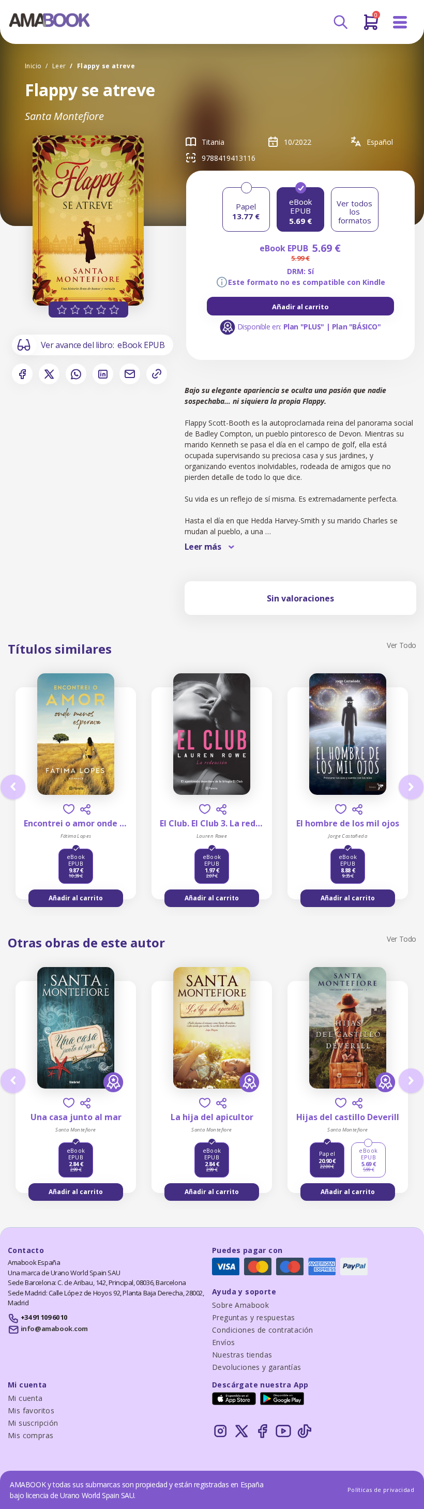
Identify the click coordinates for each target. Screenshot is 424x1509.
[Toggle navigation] (400, 22)
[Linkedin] (103, 374)
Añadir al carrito (300, 306)
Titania (213, 142)
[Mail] (129, 374)
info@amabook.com (54, 1328)
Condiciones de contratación (262, 1330)
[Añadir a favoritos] (69, 809)
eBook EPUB (140, 345)
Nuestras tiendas (242, 1355)
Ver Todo (401, 645)
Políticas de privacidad (380, 1489)
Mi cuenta (25, 1398)
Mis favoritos (31, 1410)
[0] (371, 26)
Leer (59, 66)
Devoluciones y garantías (256, 1367)
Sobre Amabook (240, 1305)
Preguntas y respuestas (253, 1317)
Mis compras (30, 1435)
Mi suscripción (33, 1423)
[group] (300, 306)
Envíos (223, 1342)
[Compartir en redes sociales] (85, 809)
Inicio (33, 66)
